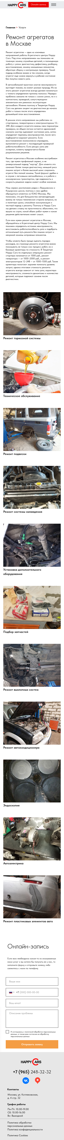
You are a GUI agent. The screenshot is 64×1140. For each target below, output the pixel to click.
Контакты (13, 1089)
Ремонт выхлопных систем (21, 689)
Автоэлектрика (13, 863)
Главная (10, 27)
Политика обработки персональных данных (19, 1124)
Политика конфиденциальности (25, 1129)
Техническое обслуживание (21, 396)
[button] (38, 4)
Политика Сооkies (17, 1135)
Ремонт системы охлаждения (22, 511)
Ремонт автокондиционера (21, 747)
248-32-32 (32, 1072)
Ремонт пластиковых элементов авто (28, 921)
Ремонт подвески (14, 454)
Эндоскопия (11, 805)
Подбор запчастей (15, 632)
